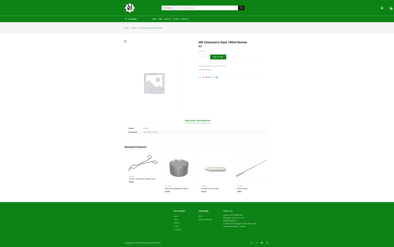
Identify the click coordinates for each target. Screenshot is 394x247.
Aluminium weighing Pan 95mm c (177, 189)
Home (176, 216)
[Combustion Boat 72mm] (215, 168)
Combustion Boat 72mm (210, 189)
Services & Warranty (205, 219)
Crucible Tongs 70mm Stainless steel (142, 179)
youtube (262, 243)
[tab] (198, 121)
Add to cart (218, 57)
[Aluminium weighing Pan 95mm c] (179, 168)
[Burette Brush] (251, 168)
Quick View (157, 155)
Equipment (168, 186)
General (207, 70)
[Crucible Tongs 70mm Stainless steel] (143, 163)
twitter (267, 243)
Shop (175, 219)
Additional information (197, 120)
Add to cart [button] (157, 181)
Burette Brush (242, 189)
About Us (177, 223)
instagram (251, 243)
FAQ (200, 216)
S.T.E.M (176, 226)
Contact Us (177, 230)
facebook (257, 243)
